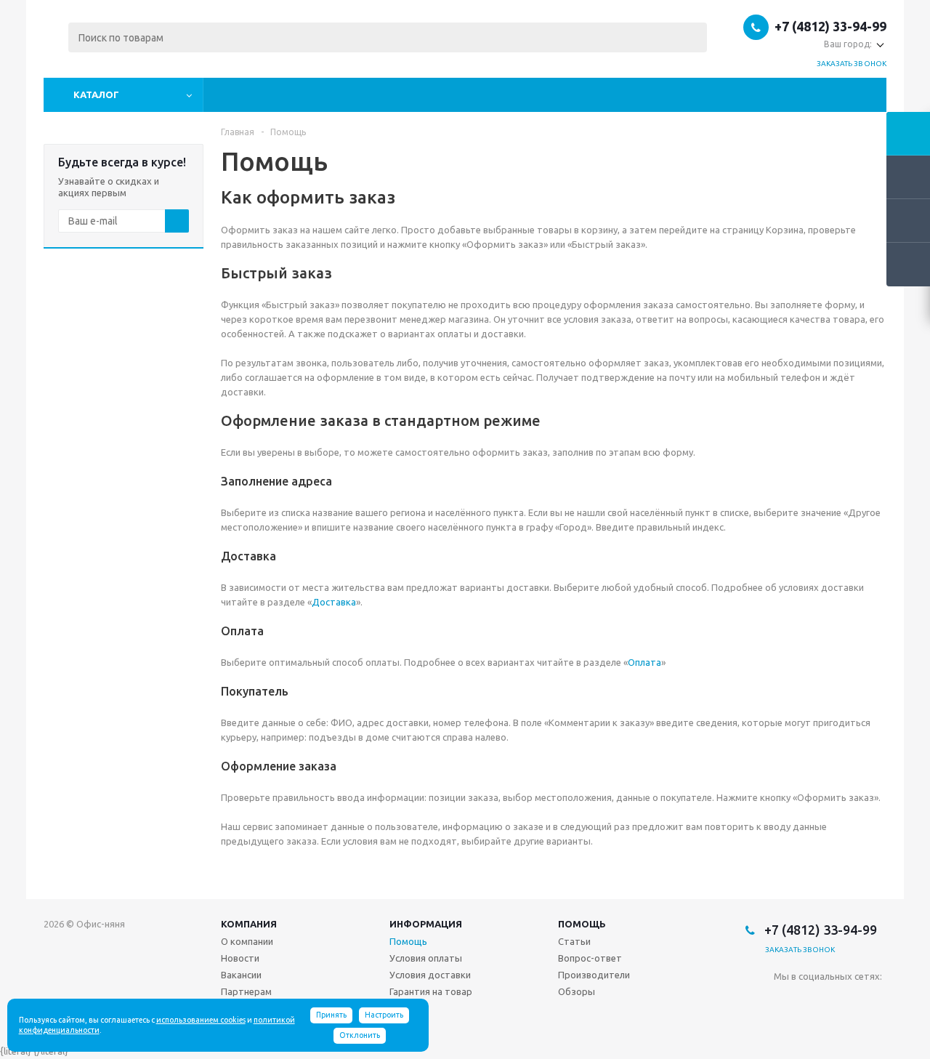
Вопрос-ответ (590, 958)
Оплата (644, 662)
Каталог (96, 94)
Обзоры (576, 991)
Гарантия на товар (430, 991)
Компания (249, 924)
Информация (425, 924)
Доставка (334, 602)
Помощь (582, 924)
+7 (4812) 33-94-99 (830, 26)
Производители (594, 975)
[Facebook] (815, 1000)
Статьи (574, 941)
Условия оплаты (425, 958)
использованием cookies (201, 1019)
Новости (240, 958)
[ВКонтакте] (785, 1000)
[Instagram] (844, 1000)
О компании (247, 941)
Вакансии (241, 975)
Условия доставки (430, 975)
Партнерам (246, 991)
